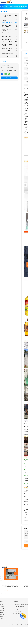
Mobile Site (2, 616)
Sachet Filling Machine (9, 48)
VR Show (2, 608)
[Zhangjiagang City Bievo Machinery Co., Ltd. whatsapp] (5, 74)
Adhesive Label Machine (9, 50)
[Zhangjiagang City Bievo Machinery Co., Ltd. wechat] (9, 74)
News (1, 612)
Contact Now (9, 77)
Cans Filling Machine (9, 39)
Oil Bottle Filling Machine (9, 22)
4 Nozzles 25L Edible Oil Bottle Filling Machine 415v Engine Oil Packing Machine (10, 586)
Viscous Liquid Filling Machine (9, 30)
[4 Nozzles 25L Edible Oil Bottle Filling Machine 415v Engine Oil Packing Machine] (11, 573)
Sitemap (2, 614)
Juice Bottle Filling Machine (9, 19)
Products (2, 606)
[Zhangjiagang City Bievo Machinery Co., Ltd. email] (2, 74)
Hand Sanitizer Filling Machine (9, 45)
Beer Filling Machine (9, 36)
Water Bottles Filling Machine (9, 16)
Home (1, 604)
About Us (2, 610)
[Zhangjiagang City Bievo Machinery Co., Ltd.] (6, 2)
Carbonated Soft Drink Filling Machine (9, 26)
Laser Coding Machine (9, 56)
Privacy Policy (3, 618)
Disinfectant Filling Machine (9, 33)
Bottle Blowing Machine (9, 41)
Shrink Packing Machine (9, 53)
